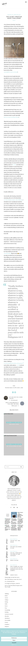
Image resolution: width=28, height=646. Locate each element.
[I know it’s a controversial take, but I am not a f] (14, 515)
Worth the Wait (14, 560)
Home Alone (15, 117)
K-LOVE (14, 164)
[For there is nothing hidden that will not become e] (20, 515)
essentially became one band (10, 72)
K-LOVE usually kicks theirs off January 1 (13, 363)
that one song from (8, 117)
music (18, 387)
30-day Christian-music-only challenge (13, 200)
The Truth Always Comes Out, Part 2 (13, 579)
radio (21, 387)
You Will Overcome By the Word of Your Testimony (16, 554)
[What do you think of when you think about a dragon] (7, 515)
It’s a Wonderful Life (10, 581)
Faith (14, 20)
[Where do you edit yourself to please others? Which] (20, 527)
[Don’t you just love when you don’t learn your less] (7, 521)
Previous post (14, 400)
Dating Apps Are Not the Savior (12, 577)
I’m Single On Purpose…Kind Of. (12, 583)
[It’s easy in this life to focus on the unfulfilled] (14, 521)
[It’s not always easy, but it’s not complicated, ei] (7, 527)
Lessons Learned (9, 614)
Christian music (9, 387)
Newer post (14, 405)
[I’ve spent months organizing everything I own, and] (20, 521)
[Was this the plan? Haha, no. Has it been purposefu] (14, 527)
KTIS (18, 365)
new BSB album (7, 253)
